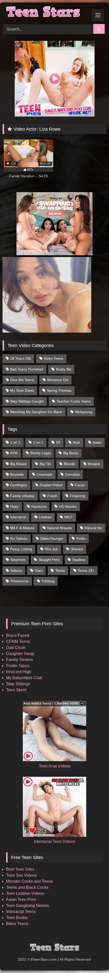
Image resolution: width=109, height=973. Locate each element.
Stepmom (18, 560)
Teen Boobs (17, 917)
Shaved (77, 549)
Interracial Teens (21, 911)
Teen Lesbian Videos (25, 893)
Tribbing (48, 581)
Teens (60, 570)
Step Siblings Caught (27, 401)
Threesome (19, 581)
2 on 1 (38, 442)
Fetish (52, 496)
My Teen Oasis (22, 390)
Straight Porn (49, 560)
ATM (13, 453)
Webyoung (83, 412)
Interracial (18, 517)
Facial (80, 485)
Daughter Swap (20, 653)
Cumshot (72, 474)
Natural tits (93, 528)
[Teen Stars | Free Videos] (45, 12)
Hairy (14, 506)
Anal (76, 442)
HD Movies (68, 506)
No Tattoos (18, 538)
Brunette (17, 474)
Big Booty (70, 453)
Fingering (77, 496)
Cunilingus (18, 485)
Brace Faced (17, 635)
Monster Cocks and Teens (29, 881)
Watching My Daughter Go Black (36, 412)
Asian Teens (53, 358)
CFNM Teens (18, 641)
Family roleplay (22, 496)
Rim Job (51, 549)
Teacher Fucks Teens (74, 401)
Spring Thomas (59, 390)
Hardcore (38, 506)
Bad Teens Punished (26, 369)
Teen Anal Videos (54, 766)
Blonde (69, 464)
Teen (39, 570)
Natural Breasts (59, 528)
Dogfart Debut (51, 485)
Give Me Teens (22, 380)
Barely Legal (40, 453)
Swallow (78, 560)
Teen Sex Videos (21, 875)
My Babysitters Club (24, 678)
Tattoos (16, 570)
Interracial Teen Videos (54, 841)
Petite (80, 538)
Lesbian (45, 517)
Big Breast (18, 464)
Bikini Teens (17, 924)
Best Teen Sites (20, 869)
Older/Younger (52, 538)
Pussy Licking (21, 549)
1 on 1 (15, 442)
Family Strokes (19, 659)
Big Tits (45, 464)
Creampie (44, 474)
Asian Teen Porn (21, 899)
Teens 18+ (86, 570)
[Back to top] (93, 958)
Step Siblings (18, 684)
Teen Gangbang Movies (27, 905)
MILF (68, 517)
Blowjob (94, 464)
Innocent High (18, 672)
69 (58, 442)
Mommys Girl (57, 380)
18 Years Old (20, 358)
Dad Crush (16, 647)
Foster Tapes (17, 666)
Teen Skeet (16, 690)
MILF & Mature (22, 528)
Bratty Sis (63, 369)
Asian (97, 442)
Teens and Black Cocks (27, 887)
